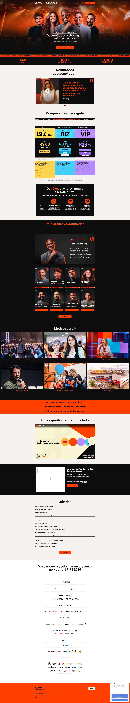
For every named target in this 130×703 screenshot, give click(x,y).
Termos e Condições (39, 693)
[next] (90, 204)
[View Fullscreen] (36, 472)
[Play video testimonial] (47, 91)
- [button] (36, 470)
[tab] (64, 105)
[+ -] (50, 479)
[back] (40, 204)
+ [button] (36, 468)
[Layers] (63, 468)
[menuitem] (76, 3)
